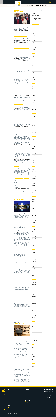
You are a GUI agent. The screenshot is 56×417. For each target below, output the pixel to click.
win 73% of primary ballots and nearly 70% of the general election (21, 56)
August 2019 (33, 180)
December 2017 (34, 215)
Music (32, 326)
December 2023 (34, 88)
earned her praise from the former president (19, 176)
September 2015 (34, 263)
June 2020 (33, 162)
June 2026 (33, 35)
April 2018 (33, 208)
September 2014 (34, 284)
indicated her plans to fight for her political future (20, 62)
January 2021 (33, 150)
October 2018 (34, 197)
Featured (33, 312)
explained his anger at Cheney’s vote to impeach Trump (21, 84)
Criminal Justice (34, 301)
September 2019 (34, 178)
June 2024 (33, 77)
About (27, 5)
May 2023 (33, 100)
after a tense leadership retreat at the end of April (20, 42)
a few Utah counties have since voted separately (23, 135)
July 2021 (33, 139)
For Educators (31, 5)
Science (33, 338)
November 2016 (34, 238)
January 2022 (34, 128)
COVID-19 (33, 299)
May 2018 (33, 206)
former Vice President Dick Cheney (18, 58)
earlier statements (16, 218)
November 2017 (34, 217)
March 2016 (33, 252)
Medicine (33, 324)
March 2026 (33, 40)
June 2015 (33, 268)
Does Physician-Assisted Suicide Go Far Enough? (37, 16)
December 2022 (34, 109)
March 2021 (33, 146)
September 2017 (34, 220)
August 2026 (33, 31)
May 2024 (33, 79)
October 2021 (34, 134)
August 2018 (33, 201)
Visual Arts (33, 352)
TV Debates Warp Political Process (19, 323)
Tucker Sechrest (47, 396)
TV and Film (33, 349)
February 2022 (34, 127)
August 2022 (33, 116)
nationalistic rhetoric (26, 106)
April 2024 (33, 81)
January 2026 (34, 44)
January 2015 (33, 277)
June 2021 (33, 141)
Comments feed (34, 364)
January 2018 (33, 213)
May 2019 (33, 185)
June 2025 (33, 56)
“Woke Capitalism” (27, 401)
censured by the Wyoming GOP (21, 38)
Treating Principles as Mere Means (19, 199)
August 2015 (33, 264)
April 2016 (33, 250)
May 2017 (33, 227)
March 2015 (33, 273)
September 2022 (34, 114)
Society (33, 342)
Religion (33, 336)
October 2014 (34, 282)
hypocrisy (18, 214)
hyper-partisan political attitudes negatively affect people (22, 188)
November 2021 (34, 132)
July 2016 (33, 245)
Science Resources (34, 340)
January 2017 (33, 234)
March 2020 (33, 167)
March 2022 (33, 125)
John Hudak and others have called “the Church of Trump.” (21, 78)
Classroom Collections (43, 5)
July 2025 (33, 54)
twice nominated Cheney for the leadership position (20, 181)
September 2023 (34, 93)
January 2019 (33, 192)
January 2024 (34, 86)
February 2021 (34, 148)
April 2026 (33, 38)
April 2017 (33, 229)
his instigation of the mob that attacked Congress (20, 76)
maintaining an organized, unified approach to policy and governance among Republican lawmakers (21, 31)
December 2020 (34, 151)
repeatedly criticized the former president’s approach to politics (22, 129)
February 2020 (34, 169)
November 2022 (34, 111)
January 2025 (34, 65)
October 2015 (34, 261)
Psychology (33, 335)
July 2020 (33, 160)
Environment (33, 308)
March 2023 (33, 104)
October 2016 (34, 240)
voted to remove (16, 26)
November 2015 (34, 259)
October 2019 (34, 176)
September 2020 (34, 157)
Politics (33, 331)
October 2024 (34, 70)
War (32, 354)
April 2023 (33, 102)
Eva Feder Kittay (19, 232)
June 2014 (33, 287)
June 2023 (33, 98)
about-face (20, 213)
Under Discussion (36, 5)
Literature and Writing (34, 322)
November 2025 (34, 47)
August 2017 (33, 222)
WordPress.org (34, 366)
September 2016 (34, 241)
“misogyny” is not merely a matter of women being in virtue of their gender (22, 145)
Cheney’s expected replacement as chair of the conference (21, 159)
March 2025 (33, 61)
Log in (32, 361)
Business (33, 294)
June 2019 (33, 183)
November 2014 (34, 280)
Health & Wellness (34, 315)
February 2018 (34, 211)
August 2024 (33, 74)
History (33, 319)
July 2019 (33, 181)
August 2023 (33, 95)
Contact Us (52, 398)
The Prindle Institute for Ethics (11, 391)
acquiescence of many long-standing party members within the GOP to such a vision (22, 111)
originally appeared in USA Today (20, 337)
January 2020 (34, 171)
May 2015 (33, 270)
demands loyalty (21, 191)
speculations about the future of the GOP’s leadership (20, 60)
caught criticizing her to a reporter (25, 44)
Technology (33, 345)
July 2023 (33, 97)
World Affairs (33, 356)
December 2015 (34, 257)
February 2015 (34, 275)
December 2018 (34, 194)
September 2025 (34, 51)
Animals (33, 292)
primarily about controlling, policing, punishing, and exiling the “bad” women (21, 151)
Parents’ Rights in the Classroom (28, 402)
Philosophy (33, 329)
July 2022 (33, 118)
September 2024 (34, 72)
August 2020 (33, 158)
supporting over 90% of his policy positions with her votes (21, 73)
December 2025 (34, 45)
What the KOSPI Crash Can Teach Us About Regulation (36, 19)
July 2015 (33, 266)
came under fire (22, 32)
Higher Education (34, 317)
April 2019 (33, 187)
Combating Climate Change (28, 403)
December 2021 (34, 130)
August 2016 (33, 243)
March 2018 (33, 210)
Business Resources (34, 296)
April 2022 (33, 123)
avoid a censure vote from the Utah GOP (23, 134)
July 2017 (33, 224)
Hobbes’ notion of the (18, 100)
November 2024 (34, 68)
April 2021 (33, 144)
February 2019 (34, 190)
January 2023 (34, 107)
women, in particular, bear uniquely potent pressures (20, 190)
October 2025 (34, 49)
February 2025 (34, 63)
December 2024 (34, 67)
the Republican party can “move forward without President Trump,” (21, 96)
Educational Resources (35, 306)
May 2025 (33, 58)
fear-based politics (17, 107)
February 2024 (34, 84)
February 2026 (34, 42)
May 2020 (33, 164)
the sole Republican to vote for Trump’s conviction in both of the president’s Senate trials (21, 127)
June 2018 (33, 204)
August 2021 (33, 137)
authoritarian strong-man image (18, 108)
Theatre (33, 347)
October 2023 (34, 91)
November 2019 (34, 174)
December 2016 (34, 236)
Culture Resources (34, 303)
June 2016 (33, 247)
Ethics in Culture (34, 310)
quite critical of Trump (25, 174)
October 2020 (34, 155)
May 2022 (33, 121)
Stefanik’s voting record (19, 161)
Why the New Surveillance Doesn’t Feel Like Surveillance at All (37, 22)
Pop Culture (33, 333)
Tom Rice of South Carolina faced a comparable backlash (21, 40)
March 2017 (33, 231)
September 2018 (34, 199)
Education (33, 305)
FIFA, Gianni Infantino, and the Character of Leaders (36, 26)
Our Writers (9, 390)
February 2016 (34, 254)
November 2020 (34, 153)
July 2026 (33, 33)
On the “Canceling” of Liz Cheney (19, 11)
